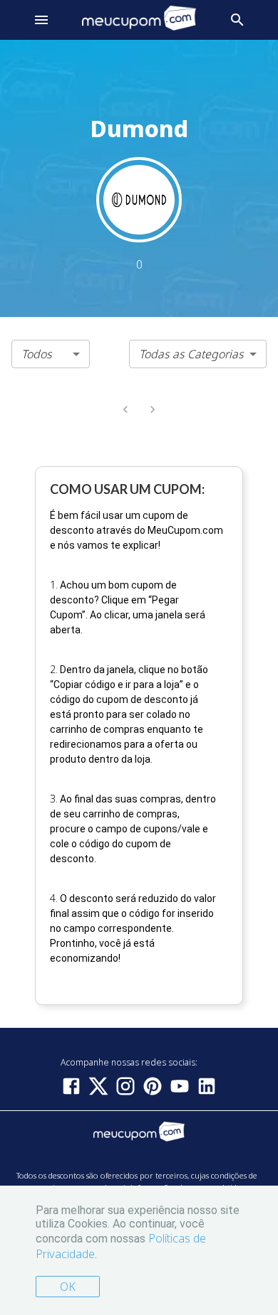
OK (68, 1286)
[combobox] (50, 354)
